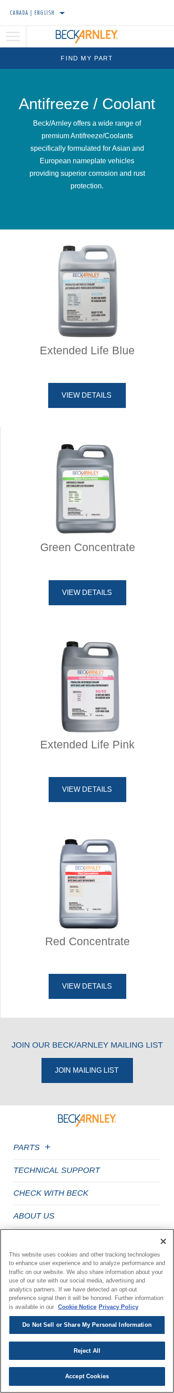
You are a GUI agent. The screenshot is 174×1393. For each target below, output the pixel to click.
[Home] (87, 36)
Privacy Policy (118, 1307)
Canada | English (32, 12)
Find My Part (87, 58)
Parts (27, 1147)
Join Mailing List (87, 1070)
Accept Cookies (87, 1376)
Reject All (87, 1350)
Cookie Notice (77, 1307)
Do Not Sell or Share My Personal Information (87, 1324)
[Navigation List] (13, 36)
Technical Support (56, 1170)
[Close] (163, 1241)
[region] (87, 1311)
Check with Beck (50, 1193)
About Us (33, 1215)
